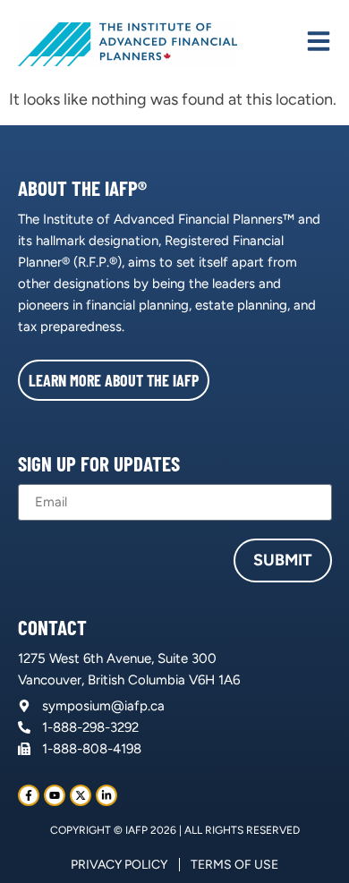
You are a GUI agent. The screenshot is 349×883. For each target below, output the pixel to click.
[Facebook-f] (28, 795)
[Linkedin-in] (106, 795)
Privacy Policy (119, 864)
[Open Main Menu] (318, 41)
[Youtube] (54, 795)
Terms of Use (234, 864)
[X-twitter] (80, 795)
